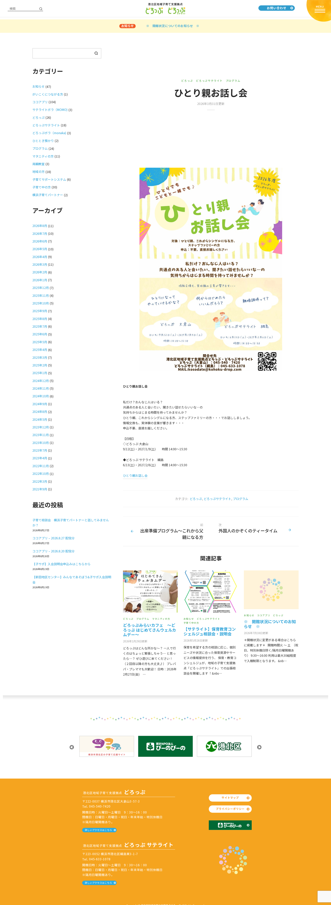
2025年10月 (40, 303)
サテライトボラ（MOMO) (50, 109)
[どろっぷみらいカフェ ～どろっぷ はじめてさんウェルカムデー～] (150, 591)
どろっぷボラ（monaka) (49, 132)
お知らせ (189, 618)
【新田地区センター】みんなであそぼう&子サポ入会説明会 (71, 579)
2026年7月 (39, 233)
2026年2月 (39, 272)
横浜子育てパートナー (47, 194)
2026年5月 (39, 249)
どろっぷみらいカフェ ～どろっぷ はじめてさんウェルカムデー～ (149, 630)
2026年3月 (39, 264)
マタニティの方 (161, 618)
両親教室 (38, 164)
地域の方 (38, 171)
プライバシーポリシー (230, 809)
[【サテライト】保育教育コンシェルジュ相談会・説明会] (211, 591)
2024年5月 (39, 419)
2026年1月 (39, 280)
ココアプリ (263, 615)
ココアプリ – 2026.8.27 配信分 (53, 538)
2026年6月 (39, 241)
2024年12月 (40, 380)
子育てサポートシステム (49, 179)
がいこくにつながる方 (47, 94)
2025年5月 (39, 342)
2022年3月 (39, 481)
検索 (96, 53)
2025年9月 (39, 311)
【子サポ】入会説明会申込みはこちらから (61, 564)
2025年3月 (39, 357)
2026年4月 (39, 256)
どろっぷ (187, 80)
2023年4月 (39, 458)
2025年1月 (39, 372)
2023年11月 (40, 434)
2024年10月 (40, 396)
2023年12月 (40, 427)
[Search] (41, 8)
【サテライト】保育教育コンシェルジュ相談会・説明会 (210, 631)
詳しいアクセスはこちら (98, 830)
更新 (135, 641)
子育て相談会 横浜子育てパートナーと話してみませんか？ (70, 522)
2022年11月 (40, 466)
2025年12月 (40, 287)
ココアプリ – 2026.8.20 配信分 (53, 551)
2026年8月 (39, 225)
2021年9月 (39, 489)
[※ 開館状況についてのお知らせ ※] (271, 589)
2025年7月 (39, 326)
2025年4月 (39, 349)
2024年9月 (39, 404)
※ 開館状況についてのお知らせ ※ (172, 25)
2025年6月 (39, 334)
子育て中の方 (191, 622)
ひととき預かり (43, 140)
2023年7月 (39, 450)
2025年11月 (40, 295)
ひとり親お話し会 (135, 475)
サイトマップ (230, 797)
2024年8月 (39, 411)
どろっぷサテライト (209, 80)
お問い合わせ (276, 8)
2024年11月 (40, 388)
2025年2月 (39, 365)
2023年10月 (40, 442)
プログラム (233, 80)
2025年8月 (39, 318)
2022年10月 (40, 473)
